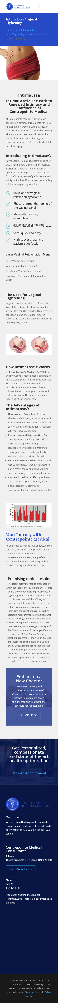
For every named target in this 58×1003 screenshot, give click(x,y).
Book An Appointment (29, 773)
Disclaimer (30, 992)
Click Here (29, 715)
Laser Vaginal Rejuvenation (20, 260)
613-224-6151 (13, 887)
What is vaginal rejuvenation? (21, 266)
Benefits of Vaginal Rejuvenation (23, 271)
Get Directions (20, 869)
